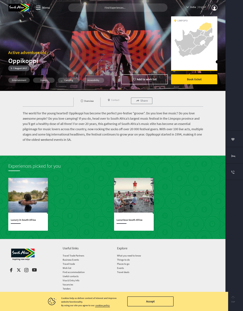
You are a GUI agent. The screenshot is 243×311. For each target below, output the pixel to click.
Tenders (67, 288)
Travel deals (123, 272)
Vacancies (68, 284)
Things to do (123, 259)
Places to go (123, 263)
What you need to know (129, 255)
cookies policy (102, 305)
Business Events (71, 259)
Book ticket (194, 79)
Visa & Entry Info (71, 280)
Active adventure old (27, 52)
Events (120, 268)
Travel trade (69, 263)
